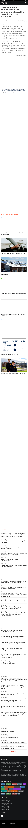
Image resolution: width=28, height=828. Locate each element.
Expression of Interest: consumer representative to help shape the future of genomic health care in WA (14, 679)
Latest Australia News (5, 800)
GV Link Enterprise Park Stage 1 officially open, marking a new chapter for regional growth (13, 614)
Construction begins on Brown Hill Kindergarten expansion (11, 649)
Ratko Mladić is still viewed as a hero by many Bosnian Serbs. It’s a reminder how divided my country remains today (13, 535)
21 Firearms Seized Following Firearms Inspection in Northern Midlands (12, 637)
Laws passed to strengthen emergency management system (13, 730)
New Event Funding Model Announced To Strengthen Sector (14, 565)
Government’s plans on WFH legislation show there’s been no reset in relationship (14, 643)
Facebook (6, 815)
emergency (16, 89)
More (11, 771)
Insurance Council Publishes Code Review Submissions (13, 707)
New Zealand (20, 791)
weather (16, 92)
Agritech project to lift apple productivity (13, 742)
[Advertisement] (14, 72)
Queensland (17, 786)
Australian (14, 784)
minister (11, 789)
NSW (21, 90)
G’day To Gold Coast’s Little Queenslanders (9, 559)
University (22, 786)
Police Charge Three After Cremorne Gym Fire (13, 601)
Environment (4, 791)
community (11, 89)
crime (19, 793)
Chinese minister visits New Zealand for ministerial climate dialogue (13, 736)
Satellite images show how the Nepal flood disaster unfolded (12, 747)
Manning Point (16, 90)
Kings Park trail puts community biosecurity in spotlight (10, 662)
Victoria (6, 786)
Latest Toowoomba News (6, 801)
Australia (6, 89)
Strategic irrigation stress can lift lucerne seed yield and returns (13, 588)
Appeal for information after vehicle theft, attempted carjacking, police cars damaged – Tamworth (13, 700)
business (3, 793)
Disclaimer (21, 821)
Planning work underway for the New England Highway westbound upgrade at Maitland (13, 687)
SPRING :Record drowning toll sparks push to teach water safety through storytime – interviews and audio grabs (14, 714)
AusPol (6, 789)
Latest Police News (5, 806)
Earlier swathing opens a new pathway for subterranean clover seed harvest (14, 582)
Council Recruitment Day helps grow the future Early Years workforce (13, 607)
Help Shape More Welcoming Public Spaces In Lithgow (12, 547)
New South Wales (17, 789)
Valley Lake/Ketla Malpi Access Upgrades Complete (13, 541)
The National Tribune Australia (15, 826)
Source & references (21, 55)
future (7, 90)
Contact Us (3, 823)
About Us (2, 821)
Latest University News (6, 807)
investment (14, 793)
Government (8, 784)
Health (9, 791)
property (6, 92)
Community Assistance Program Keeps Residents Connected (13, 693)
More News (14, 751)
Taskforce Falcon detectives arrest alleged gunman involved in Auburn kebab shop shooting (14, 595)
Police (24, 784)
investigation (8, 793)
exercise (22, 89)
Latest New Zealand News (6, 804)
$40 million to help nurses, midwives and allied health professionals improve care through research (13, 656)
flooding (3, 90)
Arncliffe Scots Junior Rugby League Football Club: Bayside (12, 631)
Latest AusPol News (5, 809)
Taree (12, 92)
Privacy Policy (12, 823)
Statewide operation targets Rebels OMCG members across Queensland (14, 553)
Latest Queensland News (6, 803)
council (2, 789)
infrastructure (14, 791)
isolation (11, 90)
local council (11, 786)
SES (9, 92)
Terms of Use (12, 821)
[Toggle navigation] (25, 3)
